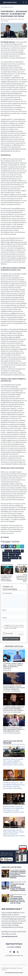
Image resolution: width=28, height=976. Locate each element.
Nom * (4, 610)
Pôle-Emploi (14, 557)
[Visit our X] (17, 952)
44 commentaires (16, 712)
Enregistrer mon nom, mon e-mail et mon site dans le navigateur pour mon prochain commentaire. (14, 627)
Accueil (3, 7)
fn (22, 551)
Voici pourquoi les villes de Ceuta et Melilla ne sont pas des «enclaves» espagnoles (14, 687)
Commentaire (7, 593)
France (5, 553)
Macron (11, 555)
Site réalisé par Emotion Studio (14, 972)
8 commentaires (15, 733)
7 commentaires (15, 691)
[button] (23, 2)
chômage (16, 551)
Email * (4, 618)
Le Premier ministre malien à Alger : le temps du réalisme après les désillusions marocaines (13, 666)
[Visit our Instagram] (14, 952)
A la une (10, 7)
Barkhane (8, 551)
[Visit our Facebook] (10, 952)
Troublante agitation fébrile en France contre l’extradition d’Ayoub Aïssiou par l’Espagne (13, 708)
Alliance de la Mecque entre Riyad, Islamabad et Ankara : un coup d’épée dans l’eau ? (13, 729)
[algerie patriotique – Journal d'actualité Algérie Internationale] (10, 2)
